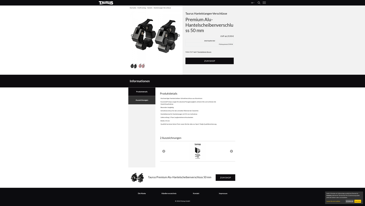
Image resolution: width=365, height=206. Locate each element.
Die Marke (142, 193)
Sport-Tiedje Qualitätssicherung (205, 124)
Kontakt (196, 193)
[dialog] (344, 197)
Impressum (223, 193)
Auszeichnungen (142, 100)
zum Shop (209, 61)
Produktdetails (142, 92)
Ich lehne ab (349, 201)
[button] (132, 35)
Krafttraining (142, 8)
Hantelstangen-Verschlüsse (162, 8)
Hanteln (149, 8)
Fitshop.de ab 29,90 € (226, 44)
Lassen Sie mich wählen (333, 201)
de (252, 3)
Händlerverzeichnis (168, 193)
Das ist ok (358, 201)
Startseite (133, 8)
